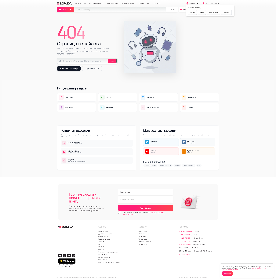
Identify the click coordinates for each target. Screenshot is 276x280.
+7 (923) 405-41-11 (185, 244)
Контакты (157, 3)
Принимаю (227, 273)
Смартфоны (143, 231)
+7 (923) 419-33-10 (185, 241)
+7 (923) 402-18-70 (185, 235)
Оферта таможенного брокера (109, 262)
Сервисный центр (112, 3)
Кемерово (226, 12)
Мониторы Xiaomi (145, 242)
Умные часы (143, 244)
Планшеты (142, 236)
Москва (192, 3)
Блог (149, 3)
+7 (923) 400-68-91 (212, 3)
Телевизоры (143, 239)
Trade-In (141, 3)
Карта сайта (102, 254)
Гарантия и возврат (128, 3)
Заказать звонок (104, 257)
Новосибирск (213, 12)
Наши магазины (80, 3)
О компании (102, 260)
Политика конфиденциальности (109, 252)
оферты (153, 213)
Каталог (65, 9)
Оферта (101, 249)
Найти (112, 61)
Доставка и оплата (96, 3)
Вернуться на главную (70, 68)
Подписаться (145, 208)
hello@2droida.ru (184, 254)
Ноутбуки (142, 234)
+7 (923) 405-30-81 (185, 238)
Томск (202, 12)
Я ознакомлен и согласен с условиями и (143, 213)
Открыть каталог (91, 68)
